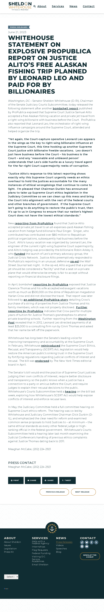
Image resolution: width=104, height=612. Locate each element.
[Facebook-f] (92, 542)
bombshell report (65, 108)
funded (19, 253)
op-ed (74, 261)
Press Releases (19, 27)
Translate (16, 588)
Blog (58, 552)
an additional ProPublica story (46, 299)
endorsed (42, 360)
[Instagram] (82, 546)
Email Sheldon (40, 565)
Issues (7, 545)
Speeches (61, 549)
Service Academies (38, 560)
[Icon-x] (96, 542)
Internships (38, 547)
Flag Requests (40, 550)
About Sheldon (12, 542)
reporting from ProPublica (34, 223)
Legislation (10, 549)
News (61, 538)
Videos (60, 545)
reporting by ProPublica (50, 284)
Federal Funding (41, 553)
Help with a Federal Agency (40, 542)
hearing (70, 391)
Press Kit (9, 552)
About (10, 538)
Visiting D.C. (39, 557)
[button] (43, 6)
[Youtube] (87, 546)
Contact (88, 538)
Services (40, 538)
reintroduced (50, 345)
